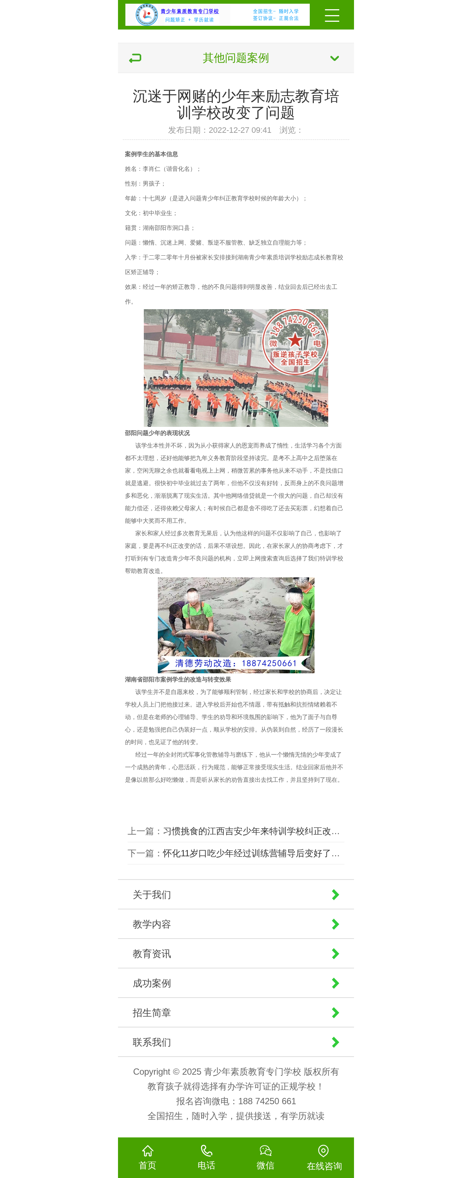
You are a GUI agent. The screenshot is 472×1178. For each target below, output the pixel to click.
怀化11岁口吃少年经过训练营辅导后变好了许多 (256, 853)
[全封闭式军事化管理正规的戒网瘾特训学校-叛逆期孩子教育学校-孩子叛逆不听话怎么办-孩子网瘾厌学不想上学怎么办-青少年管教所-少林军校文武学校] (196, 13)
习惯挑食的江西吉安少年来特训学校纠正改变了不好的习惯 (278, 831)
